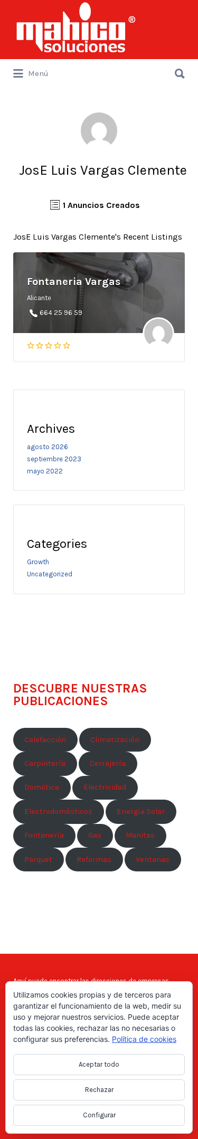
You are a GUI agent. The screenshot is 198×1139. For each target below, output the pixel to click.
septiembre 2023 (54, 459)
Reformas (94, 859)
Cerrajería (108, 763)
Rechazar (99, 1090)
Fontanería (44, 835)
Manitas (140, 835)
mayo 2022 (45, 471)
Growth (38, 562)
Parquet (38, 859)
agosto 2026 (47, 447)
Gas (94, 835)
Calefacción (45, 739)
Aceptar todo (99, 1064)
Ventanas (152, 859)
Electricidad (104, 787)
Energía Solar (141, 811)
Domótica (41, 787)
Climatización (114, 739)
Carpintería (44, 763)
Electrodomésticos (58, 811)
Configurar (99, 1115)
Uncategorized (49, 574)
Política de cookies (144, 1038)
